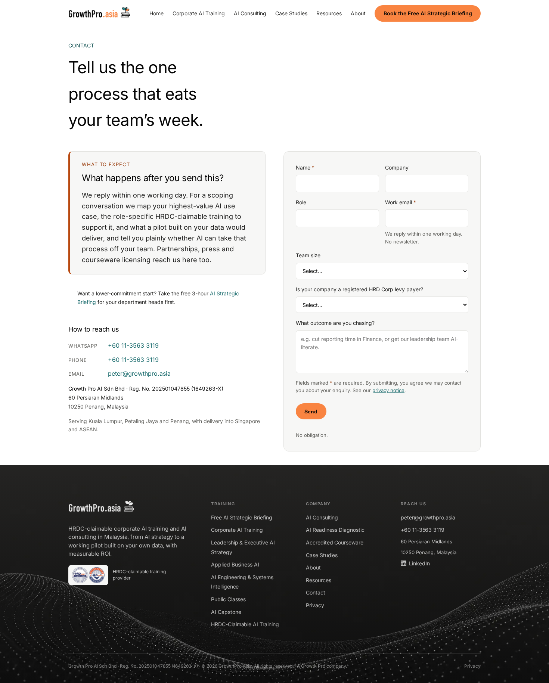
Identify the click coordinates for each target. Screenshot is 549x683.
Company (397, 167)
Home (156, 13)
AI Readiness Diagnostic (335, 530)
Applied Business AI (235, 564)
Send (310, 412)
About (358, 13)
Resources (329, 13)
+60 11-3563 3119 (133, 345)
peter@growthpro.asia (139, 373)
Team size (308, 255)
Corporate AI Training (199, 13)
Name (305, 167)
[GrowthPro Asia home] (99, 13)
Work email (400, 202)
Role (301, 202)
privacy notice (388, 390)
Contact (315, 592)
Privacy (315, 605)
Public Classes (228, 599)
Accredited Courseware (334, 542)
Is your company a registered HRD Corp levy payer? (359, 289)
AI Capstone (226, 612)
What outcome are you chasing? (335, 323)
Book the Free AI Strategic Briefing (428, 13)
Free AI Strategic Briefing (241, 517)
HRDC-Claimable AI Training (245, 624)
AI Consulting (250, 13)
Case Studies (291, 13)
